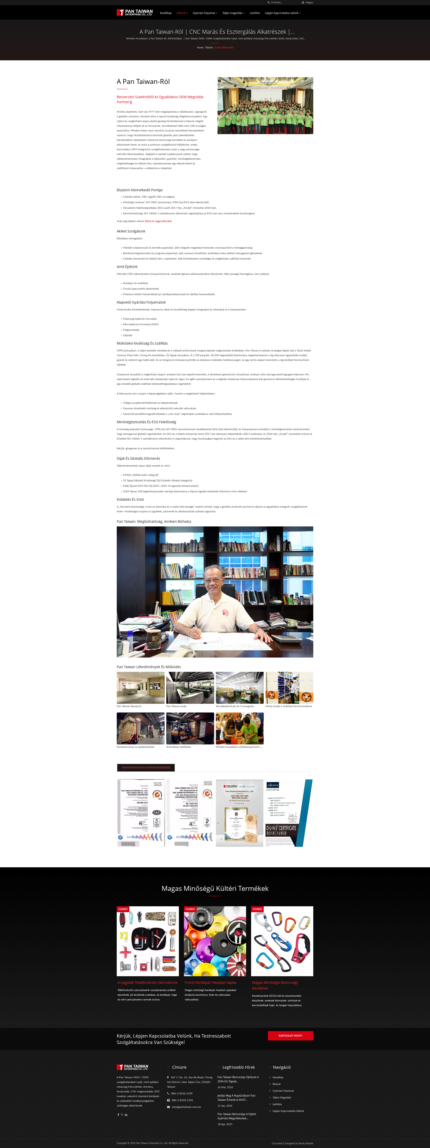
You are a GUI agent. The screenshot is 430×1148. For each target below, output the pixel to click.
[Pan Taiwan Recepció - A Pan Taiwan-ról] (141, 688)
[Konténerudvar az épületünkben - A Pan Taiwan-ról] (141, 728)
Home (200, 48)
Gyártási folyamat (204, 13)
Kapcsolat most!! (290, 1036)
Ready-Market (306, 1143)
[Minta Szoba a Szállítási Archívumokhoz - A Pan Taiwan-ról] (289, 688)
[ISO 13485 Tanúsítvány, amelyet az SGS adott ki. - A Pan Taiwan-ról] (190, 813)
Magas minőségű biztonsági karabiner (275, 985)
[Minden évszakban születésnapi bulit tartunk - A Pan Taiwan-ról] (240, 728)
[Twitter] (122, 1115)
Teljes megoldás (233, 13)
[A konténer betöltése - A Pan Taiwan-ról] (190, 728)
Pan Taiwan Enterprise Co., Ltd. (152, 1143)
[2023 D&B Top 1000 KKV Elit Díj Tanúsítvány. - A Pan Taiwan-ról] (239, 813)
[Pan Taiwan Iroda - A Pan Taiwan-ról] (190, 688)
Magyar (309, 2)
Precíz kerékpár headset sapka (210, 982)
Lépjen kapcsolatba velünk (282, 13)
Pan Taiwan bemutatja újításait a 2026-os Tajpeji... (238, 1079)
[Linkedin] (126, 1115)
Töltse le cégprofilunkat (158, 221)
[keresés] (268, 2)
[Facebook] (118, 1115)
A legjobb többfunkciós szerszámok (148, 982)
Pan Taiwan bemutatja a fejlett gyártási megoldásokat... (237, 1116)
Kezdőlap (166, 13)
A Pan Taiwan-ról (224, 48)
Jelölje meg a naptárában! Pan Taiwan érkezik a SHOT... (236, 1098)
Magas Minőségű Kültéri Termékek (215, 888)
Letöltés (255, 13)
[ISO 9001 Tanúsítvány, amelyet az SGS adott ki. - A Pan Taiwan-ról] (141, 813)
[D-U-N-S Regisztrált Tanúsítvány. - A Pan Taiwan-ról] (289, 813)
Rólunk (181, 13)
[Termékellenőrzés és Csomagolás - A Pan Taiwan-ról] (240, 688)
